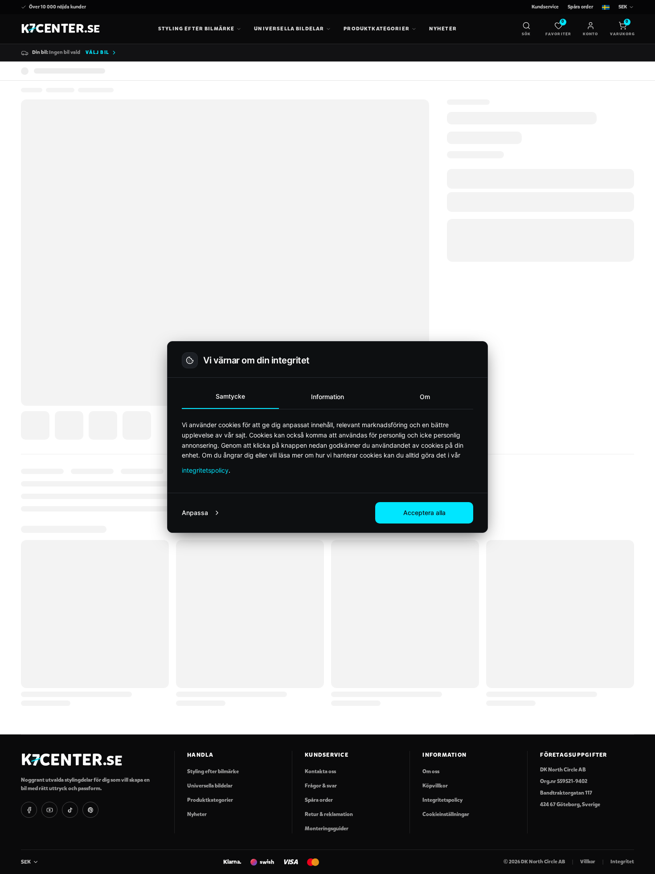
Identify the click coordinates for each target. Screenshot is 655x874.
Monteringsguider (326, 828)
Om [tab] (425, 396)
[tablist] (327, 397)
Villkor (587, 861)
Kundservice (545, 7)
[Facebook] (29, 810)
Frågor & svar (321, 785)
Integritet (622, 861)
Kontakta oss (320, 771)
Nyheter (443, 28)
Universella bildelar (289, 28)
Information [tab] (327, 396)
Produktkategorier (376, 28)
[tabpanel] (327, 447)
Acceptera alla (424, 512)
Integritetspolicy (442, 800)
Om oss (430, 771)
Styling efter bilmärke (196, 28)
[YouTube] (49, 810)
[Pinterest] (90, 810)
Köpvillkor (435, 785)
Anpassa (195, 512)
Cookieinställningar (445, 814)
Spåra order (580, 7)
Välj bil (97, 52)
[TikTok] (70, 810)
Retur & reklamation (329, 814)
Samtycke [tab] (230, 396)
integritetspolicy (205, 470)
